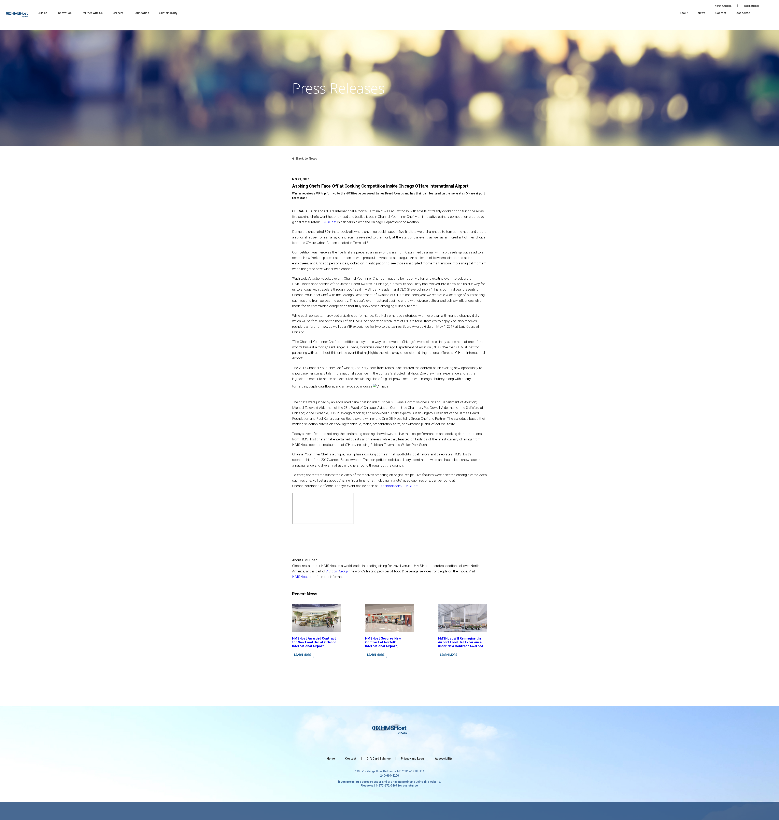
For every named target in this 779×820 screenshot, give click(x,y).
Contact (350, 758)
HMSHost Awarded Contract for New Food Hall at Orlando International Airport (314, 642)
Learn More (302, 654)
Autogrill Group (337, 571)
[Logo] (21, 12)
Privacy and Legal (413, 758)
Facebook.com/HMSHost (399, 486)
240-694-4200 (389, 775)
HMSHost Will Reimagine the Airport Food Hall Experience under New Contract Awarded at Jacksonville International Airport (460, 646)
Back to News (306, 158)
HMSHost (329, 222)
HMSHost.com (303, 577)
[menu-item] (42, 13)
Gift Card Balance (379, 758)
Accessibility (443, 758)
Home (331, 758)
